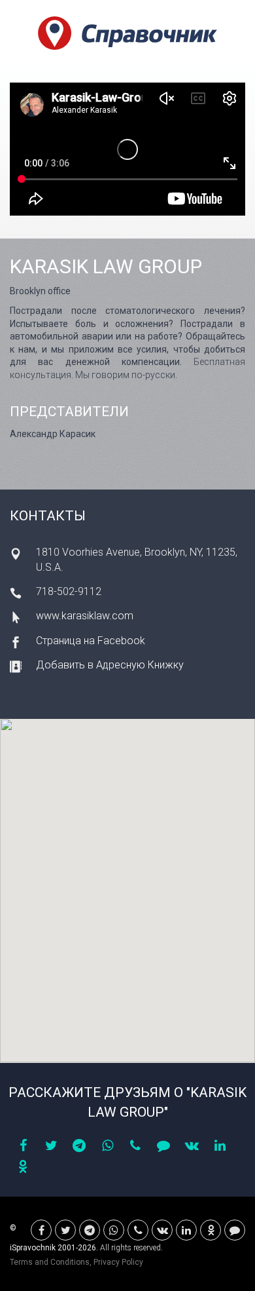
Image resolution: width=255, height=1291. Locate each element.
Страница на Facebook (90, 640)
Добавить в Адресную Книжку (110, 665)
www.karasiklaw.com (84, 615)
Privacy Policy (118, 1262)
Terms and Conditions (50, 1262)
